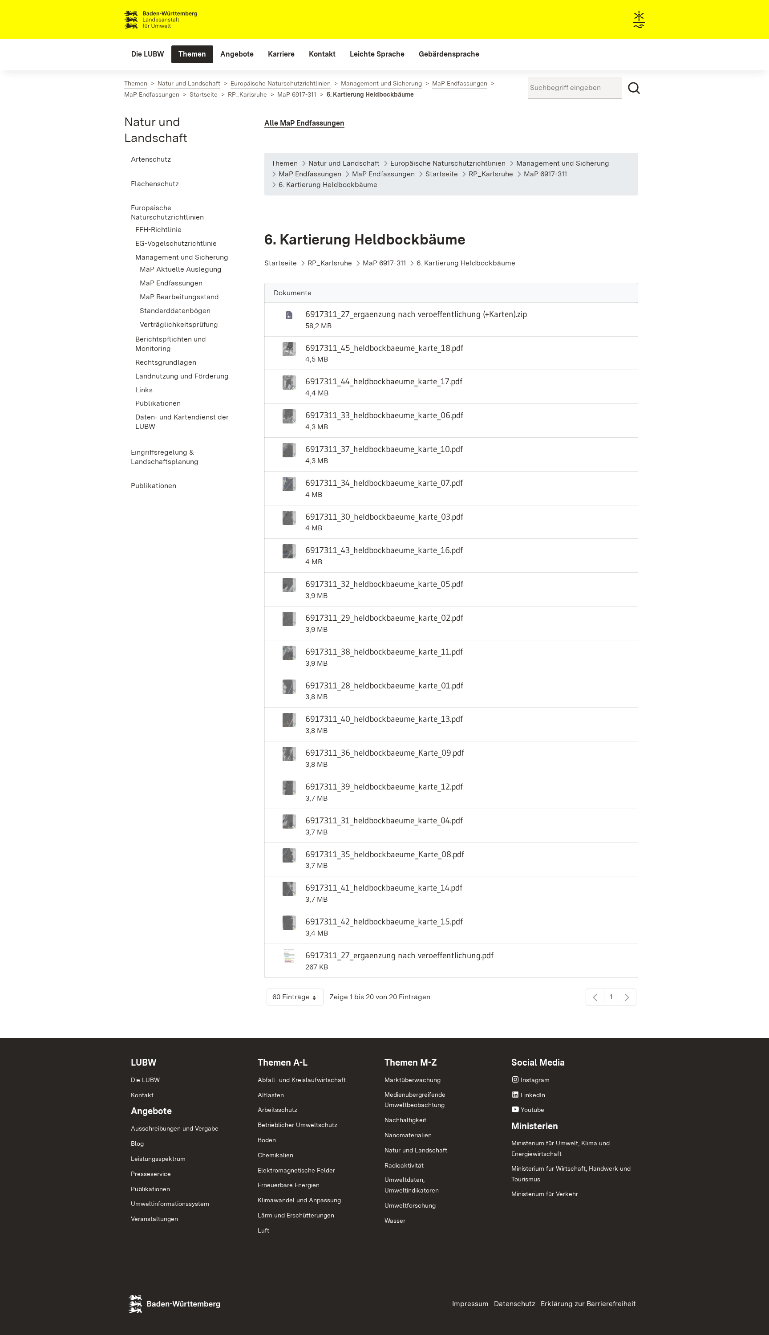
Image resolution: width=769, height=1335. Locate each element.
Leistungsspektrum (158, 1158)
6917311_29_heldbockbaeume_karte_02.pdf (384, 617)
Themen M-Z (410, 1062)
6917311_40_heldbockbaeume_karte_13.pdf (384, 718)
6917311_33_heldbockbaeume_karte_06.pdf (384, 415)
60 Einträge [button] (298, 999)
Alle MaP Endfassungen (304, 123)
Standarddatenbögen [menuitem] (175, 310)
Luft (263, 1230)
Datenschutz (514, 1303)
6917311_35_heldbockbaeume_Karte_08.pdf (384, 854)
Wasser (394, 1220)
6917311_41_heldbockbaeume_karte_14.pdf (383, 887)
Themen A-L (283, 1062)
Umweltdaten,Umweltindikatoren (411, 1185)
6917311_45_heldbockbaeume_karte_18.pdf (384, 347)
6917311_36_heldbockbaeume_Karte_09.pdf (384, 752)
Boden (267, 1140)
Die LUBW (145, 1079)
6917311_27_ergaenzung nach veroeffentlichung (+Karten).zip (416, 314)
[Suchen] (634, 88)
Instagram (535, 1079)
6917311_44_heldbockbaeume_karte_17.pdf (383, 381)
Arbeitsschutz (277, 1109)
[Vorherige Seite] (595, 997)
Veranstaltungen (154, 1218)
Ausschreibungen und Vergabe (175, 1128)
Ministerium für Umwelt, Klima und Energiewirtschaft (560, 1148)
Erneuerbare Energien (289, 1184)
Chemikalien (275, 1155)
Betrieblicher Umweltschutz (297, 1124)
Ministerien (534, 1126)
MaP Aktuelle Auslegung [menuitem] (181, 269)
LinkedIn (533, 1095)
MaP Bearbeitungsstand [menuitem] (179, 297)
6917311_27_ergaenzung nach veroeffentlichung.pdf (399, 955)
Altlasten (271, 1095)
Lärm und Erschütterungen (296, 1215)
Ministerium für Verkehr (544, 1193)
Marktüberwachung (412, 1079)
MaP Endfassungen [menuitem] (171, 283)
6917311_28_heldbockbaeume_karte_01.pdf (384, 685)
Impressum (470, 1303)
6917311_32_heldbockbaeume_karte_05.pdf (384, 583)
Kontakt (142, 1095)
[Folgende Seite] (627, 997)
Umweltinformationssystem (170, 1203)
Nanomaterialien (408, 1135)
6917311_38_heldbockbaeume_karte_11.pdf (384, 651)
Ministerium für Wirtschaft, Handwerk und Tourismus (571, 1174)
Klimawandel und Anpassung (299, 1200)
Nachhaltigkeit (405, 1119)
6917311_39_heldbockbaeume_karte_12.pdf (384, 786)
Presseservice (151, 1173)
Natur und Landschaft (415, 1150)
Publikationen (150, 1189)
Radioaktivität (404, 1165)
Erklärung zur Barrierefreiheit (588, 1303)
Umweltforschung (410, 1205)
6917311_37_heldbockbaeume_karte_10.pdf (384, 449)
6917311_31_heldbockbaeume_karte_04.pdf (384, 820)
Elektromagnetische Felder (296, 1170)
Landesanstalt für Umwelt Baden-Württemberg (176, 19)
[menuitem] (147, 54)
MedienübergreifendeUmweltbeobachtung (414, 1100)
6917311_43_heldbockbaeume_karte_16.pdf (384, 550)
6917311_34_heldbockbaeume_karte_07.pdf (384, 482)
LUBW (144, 1062)
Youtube (532, 1109)
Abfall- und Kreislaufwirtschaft (302, 1079)
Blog (137, 1143)
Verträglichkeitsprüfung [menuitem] (179, 324)
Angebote (151, 1111)
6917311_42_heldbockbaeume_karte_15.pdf (384, 921)
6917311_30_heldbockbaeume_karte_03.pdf (384, 516)
